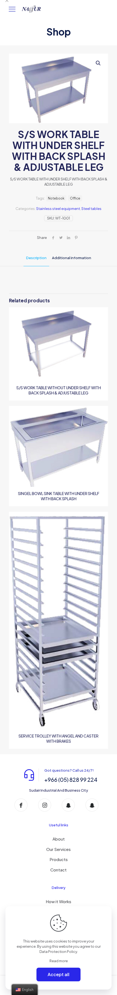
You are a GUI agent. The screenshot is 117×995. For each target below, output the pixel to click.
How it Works (58, 901)
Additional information (71, 258)
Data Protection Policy (58, 951)
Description (36, 258)
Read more (59, 961)
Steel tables (91, 208)
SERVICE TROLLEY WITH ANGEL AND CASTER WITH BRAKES (58, 738)
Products (59, 859)
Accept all (58, 974)
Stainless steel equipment (58, 208)
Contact (58, 869)
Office (75, 198)
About (59, 838)
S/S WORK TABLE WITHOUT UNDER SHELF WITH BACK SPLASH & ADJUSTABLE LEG (58, 390)
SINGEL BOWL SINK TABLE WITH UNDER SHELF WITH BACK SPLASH (58, 496)
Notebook (56, 198)
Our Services (58, 849)
